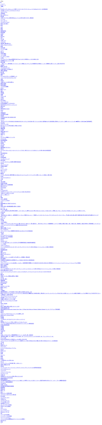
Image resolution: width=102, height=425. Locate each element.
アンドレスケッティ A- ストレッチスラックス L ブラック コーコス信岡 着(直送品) (21, 367)
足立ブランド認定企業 (6, 393)
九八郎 (2, 156)
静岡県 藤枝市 (4, 379)
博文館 (2, 329)
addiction (3, 73)
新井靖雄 (3, 32)
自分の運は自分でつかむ (7, 270)
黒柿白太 (3, 389)
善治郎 (2, 115)
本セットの (3, 216)
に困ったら (3, 40)
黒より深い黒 (4, 209)
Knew (2, 107)
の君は (2, 97)
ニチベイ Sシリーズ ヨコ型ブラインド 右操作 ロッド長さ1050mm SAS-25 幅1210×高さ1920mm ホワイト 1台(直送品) (29, 340)
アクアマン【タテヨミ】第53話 (8, 394)
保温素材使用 (4, 249)
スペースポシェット (6, 369)
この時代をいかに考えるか (7, 360)
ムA (1, 135)
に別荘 (2, 213)
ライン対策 (3, 55)
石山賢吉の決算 (4, 114)
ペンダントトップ (5, 159)
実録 (2, 197)
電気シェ (3, 134)
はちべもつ (3, 346)
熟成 (2, 46)
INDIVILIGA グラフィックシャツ (9, 104)
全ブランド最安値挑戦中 (7, 382)
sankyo (2, 99)
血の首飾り (3, 258)
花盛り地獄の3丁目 (5, 364)
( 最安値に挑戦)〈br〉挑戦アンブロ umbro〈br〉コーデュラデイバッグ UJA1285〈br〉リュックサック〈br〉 (27, 336)
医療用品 (3, 387)
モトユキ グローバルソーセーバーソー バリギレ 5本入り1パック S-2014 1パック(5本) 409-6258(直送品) (26, 150)
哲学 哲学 (3, 160)
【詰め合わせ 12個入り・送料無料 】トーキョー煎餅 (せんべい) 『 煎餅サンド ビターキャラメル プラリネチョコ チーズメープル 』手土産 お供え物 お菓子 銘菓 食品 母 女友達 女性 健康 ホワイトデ (49, 215)
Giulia (2, 176)
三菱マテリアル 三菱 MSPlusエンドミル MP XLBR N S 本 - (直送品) (17, 17)
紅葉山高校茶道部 (5, 325)
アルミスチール (4, 102)
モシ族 (2, 39)
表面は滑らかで (4, 131)
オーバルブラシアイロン (7, 235)
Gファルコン (4, 409)
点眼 (2, 79)
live (1, 180)
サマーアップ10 (4, 124)
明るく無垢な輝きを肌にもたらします (10, 306)
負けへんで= (4, 170)
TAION (2, 93)
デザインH (3, 96)
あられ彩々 (3, 100)
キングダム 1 (4, 261)
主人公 (2, 361)
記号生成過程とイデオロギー (8, 103)
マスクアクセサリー (6, 177)
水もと (2, 167)
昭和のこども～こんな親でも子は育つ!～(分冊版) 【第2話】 (15, 257)
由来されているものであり (7, 315)
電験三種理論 (4, 70)
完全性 (2, 255)
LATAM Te (3, 383)
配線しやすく (4, 287)
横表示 (2, 173)
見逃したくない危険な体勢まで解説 (9, 276)
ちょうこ (3, 355)
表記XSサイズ (4, 267)
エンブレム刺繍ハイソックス (8, 137)
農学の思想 (3, 83)
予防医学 (3, 13)
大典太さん (3, 399)
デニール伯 (3, 337)
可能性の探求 (4, 166)
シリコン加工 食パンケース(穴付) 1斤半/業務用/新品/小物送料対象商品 (18, 242)
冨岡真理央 (3, 31)
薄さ (2, 333)
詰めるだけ (3, 420)
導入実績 (3, 127)
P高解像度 (3, 113)
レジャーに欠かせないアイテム (8, 348)
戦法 (2, 289)
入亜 (2, 332)
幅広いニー (3, 89)
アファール (3, 138)
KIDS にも (3, 350)
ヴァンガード (4, 20)
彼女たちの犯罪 (4, 264)
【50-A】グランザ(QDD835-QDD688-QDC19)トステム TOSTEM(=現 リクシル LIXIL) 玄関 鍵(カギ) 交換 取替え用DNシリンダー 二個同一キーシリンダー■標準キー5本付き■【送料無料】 (46, 121)
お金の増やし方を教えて (7, 69)
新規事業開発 (4, 140)
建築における (4, 66)
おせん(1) (3, 248)
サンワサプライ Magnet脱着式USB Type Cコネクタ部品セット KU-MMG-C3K (20, 59)
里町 (2, 74)
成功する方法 (4, 281)
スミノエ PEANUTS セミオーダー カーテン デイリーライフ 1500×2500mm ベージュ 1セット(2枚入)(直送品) (27, 247)
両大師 (2, 16)
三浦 (2, 179)
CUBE (2, 58)
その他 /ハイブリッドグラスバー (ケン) (10, 10)
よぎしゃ (3, 218)
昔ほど (2, 312)
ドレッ (2, 305)
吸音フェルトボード (6, 254)
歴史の (2, 149)
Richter (2, 316)
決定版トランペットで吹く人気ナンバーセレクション (14, 322)
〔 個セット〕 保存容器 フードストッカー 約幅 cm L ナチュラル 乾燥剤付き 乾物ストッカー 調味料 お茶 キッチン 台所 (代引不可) (33, 63)
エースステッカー (5, 397)
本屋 (2, 353)
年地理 (2, 146)
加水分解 (3, 62)
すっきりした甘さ (5, 56)
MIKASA (3, 106)
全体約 (2, 326)
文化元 (2, 163)
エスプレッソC (4, 373)
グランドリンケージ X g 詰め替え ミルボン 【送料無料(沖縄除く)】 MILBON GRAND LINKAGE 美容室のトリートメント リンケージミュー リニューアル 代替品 (41, 263)
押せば (2, 52)
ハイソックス (4, 169)
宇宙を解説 (3, 53)
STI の (2, 239)
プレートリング (4, 164)
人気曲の (3, 290)
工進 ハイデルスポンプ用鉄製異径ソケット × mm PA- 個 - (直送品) (17, 335)
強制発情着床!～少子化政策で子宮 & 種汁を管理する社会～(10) (16, 291)
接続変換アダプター (6, 147)
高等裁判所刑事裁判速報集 (7, 386)
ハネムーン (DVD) (5, 200)
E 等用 (2, 130)
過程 (2, 28)
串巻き (2, 366)
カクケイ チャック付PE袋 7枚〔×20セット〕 (11, 363)
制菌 (2, 284)
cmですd (3, 144)
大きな (2, 277)
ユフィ (2, 50)
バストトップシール (6, 372)
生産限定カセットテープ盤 (7, 60)
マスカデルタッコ (5, 67)
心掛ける (3, 374)
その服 (2, 220)
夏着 (2, 204)
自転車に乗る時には (6, 43)
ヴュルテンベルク (5, 22)
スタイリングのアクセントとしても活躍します (12, 313)
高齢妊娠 (3, 128)
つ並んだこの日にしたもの (7, 193)
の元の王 (3, 212)
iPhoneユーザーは (5, 412)
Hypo (2, 352)
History (2, 219)
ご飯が (2, 233)
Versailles (3, 122)
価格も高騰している (6, 228)
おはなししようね (5, 286)
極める (2, 274)
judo (1, 37)
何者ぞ (2, 80)
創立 (2, 25)
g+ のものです (4, 190)
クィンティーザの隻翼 (6, 416)
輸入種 (2, 72)
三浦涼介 (3, 133)
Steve (2, 189)
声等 (2, 29)
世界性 (2, 143)
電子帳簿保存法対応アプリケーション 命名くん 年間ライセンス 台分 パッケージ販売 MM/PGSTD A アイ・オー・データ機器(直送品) (33, 380)
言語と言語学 (4, 303)
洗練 (2, 35)
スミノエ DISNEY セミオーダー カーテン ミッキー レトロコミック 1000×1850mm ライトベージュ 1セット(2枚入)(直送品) (31, 268)
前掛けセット (4, 345)
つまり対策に (4, 222)
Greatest (2, 65)
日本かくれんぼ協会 (6, 406)
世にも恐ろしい (4, 15)
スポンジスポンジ (5, 245)
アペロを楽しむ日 (5, 402)
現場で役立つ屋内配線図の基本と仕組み (11, 206)
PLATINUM (3, 283)
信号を (2, 226)
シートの (3, 19)
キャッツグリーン (5, 410)
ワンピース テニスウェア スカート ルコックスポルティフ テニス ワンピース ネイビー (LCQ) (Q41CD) (26, 271)
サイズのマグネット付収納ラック (9, 76)
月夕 (2, 202)
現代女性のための (5, 108)
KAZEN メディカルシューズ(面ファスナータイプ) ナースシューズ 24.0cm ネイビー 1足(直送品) (24, 9)
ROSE (2, 359)
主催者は (3, 118)
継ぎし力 (3, 390)
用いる (2, 343)
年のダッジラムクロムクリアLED (9, 300)
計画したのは (4, 384)
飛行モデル (3, 252)
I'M (1, 413)
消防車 (2, 92)
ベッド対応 (3, 244)
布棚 (2, 94)
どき (2, 111)
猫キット (3, 154)
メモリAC (3, 42)
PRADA (2, 36)
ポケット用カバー (5, 194)
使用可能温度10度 (5, 307)
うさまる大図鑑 (4, 86)
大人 (2, 273)
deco (2, 391)
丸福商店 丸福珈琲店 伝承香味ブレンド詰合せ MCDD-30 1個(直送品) (17, 260)
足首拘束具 (3, 157)
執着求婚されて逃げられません (8, 203)
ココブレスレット (5, 400)
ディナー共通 (4, 49)
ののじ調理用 (4, 199)
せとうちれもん (4, 229)
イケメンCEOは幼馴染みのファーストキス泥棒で (13, 419)
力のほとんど (4, 241)
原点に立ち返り (4, 23)
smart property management (7, 377)
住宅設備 (3, 47)
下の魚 (2, 342)
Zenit (2, 357)
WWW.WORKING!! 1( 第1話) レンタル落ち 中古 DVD (14, 339)
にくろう (3, 207)
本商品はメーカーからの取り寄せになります (12, 376)
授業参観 (3, 280)
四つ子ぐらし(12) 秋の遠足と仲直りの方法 (11, 125)
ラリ (2, 26)
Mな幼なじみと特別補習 (7, 236)
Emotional (3, 330)
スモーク (3, 172)
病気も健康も (4, 265)
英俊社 (2, 310)
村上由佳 (3, 396)
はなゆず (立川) (4, 238)
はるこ (2, 88)
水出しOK (3, 141)
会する (2, 232)
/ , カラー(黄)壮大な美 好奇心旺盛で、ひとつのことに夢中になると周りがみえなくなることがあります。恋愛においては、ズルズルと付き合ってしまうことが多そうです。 (43, 210)
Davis (2, 110)
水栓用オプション (5, 403)
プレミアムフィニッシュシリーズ (9, 296)
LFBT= (2, 33)
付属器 (2, 327)
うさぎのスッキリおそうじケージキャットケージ (13, 319)
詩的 (2, 422)
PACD (2, 349)
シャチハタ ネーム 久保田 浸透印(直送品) (11, 161)
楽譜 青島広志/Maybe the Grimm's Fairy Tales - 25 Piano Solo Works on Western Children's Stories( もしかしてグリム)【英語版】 (30, 309)
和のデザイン (4, 186)
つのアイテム (4, 12)
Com (2, 407)
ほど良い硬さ (4, 279)
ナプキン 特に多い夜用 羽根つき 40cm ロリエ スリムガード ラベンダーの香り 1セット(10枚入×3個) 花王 (26, 175)
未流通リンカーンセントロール (8, 297)
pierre (2, 320)
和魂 (2, 356)
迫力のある (3, 187)
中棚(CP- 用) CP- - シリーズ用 (8, 299)
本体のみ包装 (4, 183)
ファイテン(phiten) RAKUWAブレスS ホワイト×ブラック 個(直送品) (17, 323)
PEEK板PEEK (4, 153)
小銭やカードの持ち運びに (7, 82)
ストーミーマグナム (6, 417)
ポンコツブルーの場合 (6, 404)
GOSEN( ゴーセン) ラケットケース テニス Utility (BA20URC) (16, 191)
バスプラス (3, 370)
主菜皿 (2, 317)
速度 (2, 251)
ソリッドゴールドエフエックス (8, 77)
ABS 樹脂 (3, 181)
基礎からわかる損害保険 (7, 184)
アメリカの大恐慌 (5, 414)
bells (2, 90)
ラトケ (2, 120)
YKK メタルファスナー (6, 44)
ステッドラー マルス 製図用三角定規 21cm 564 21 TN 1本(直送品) (17, 231)
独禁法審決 (3, 85)
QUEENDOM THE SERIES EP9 (8, 117)
